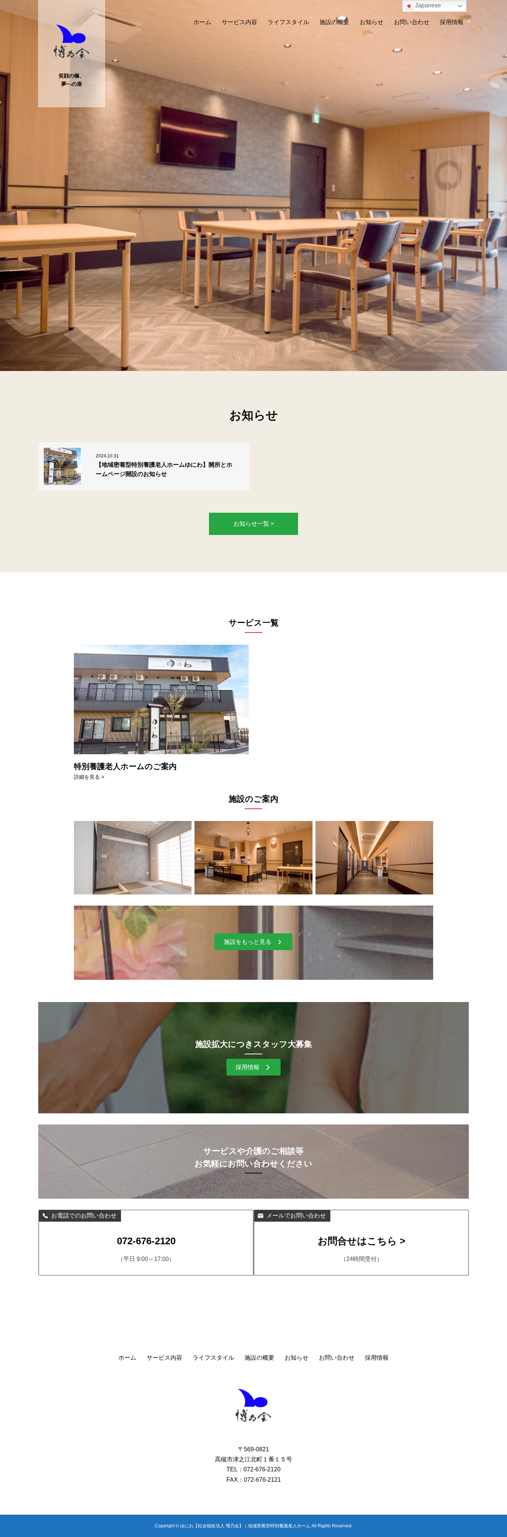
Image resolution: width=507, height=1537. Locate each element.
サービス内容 (239, 22)
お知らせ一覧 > (253, 523)
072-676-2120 (146, 1241)
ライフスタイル (288, 22)
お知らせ (371, 22)
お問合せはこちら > (361, 1241)
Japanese (427, 5)
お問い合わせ (411, 22)
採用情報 (452, 22)
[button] (253, 941)
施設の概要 (334, 22)
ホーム (202, 22)
